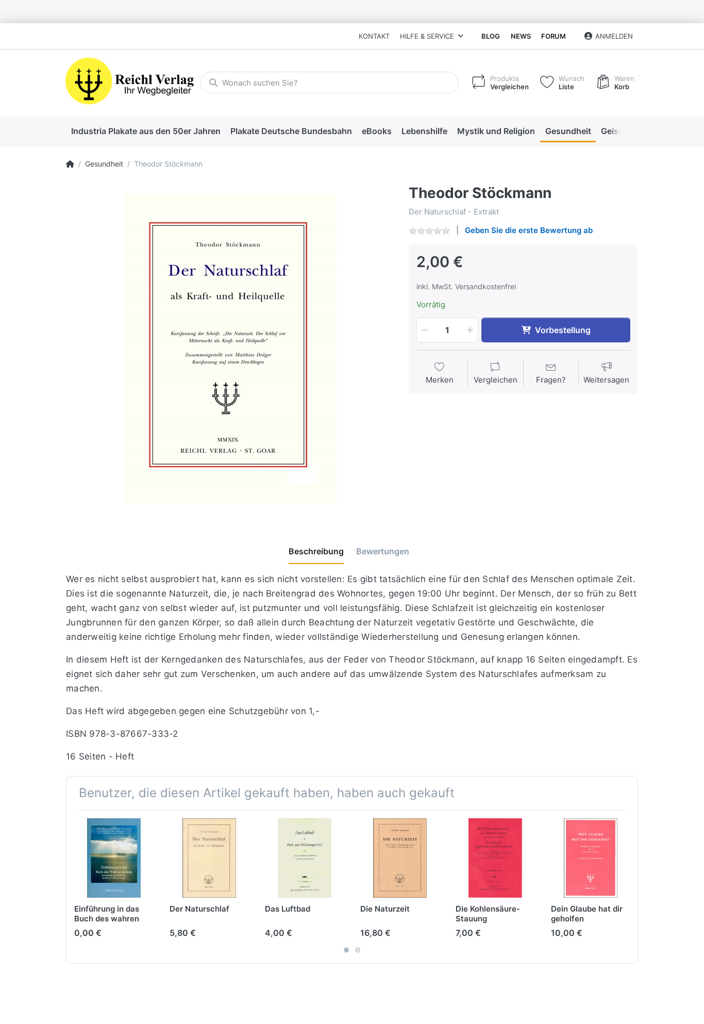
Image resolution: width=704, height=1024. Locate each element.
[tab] (316, 552)
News (521, 36)
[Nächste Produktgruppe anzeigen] (629, 887)
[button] (423, 330)
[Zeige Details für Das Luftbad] (304, 858)
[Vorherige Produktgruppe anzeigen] (75, 887)
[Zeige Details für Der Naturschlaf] (209, 858)
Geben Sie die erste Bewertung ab (529, 230)
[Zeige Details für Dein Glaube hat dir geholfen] (590, 858)
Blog (490, 36)
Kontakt (374, 36)
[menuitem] (145, 131)
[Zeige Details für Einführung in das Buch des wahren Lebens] (114, 858)
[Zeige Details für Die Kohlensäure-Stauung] (495, 858)
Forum (553, 36)
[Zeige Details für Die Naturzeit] (400, 858)
